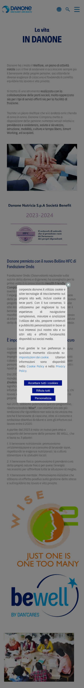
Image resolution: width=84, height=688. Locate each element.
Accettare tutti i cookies (43, 383)
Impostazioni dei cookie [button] (34, 357)
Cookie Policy (35, 366)
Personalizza (43, 398)
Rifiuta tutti (43, 390)
